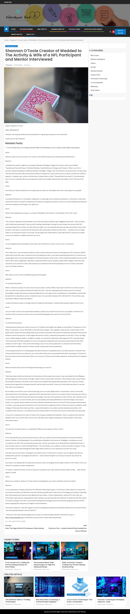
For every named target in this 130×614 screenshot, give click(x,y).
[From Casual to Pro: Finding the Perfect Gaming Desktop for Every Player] (17, 551)
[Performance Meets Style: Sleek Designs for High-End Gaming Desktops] (46, 551)
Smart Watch (16, 34)
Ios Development (26, 29)
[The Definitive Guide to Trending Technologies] (19, 587)
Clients (93, 63)
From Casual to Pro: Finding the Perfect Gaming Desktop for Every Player (17, 565)
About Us (30, 34)
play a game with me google (17, 521)
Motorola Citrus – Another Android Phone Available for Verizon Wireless (68, 528)
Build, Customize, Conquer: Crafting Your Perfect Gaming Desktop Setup (73, 565)
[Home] (6, 29)
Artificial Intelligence (93, 29)
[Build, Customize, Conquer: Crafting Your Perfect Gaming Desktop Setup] (74, 551)
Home (13, 29)
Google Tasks (74, 29)
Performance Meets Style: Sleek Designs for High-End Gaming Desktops (44, 565)
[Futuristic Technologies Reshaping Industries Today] (111, 587)
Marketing (94, 86)
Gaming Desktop (57, 29)
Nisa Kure (9, 65)
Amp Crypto (42, 29)
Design (93, 67)
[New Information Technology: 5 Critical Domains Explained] (49, 587)
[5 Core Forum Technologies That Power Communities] (80, 587)
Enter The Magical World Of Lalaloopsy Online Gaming (24, 526)
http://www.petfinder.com (14, 517)
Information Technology (99, 79)
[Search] (110, 32)
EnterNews (72, 612)
